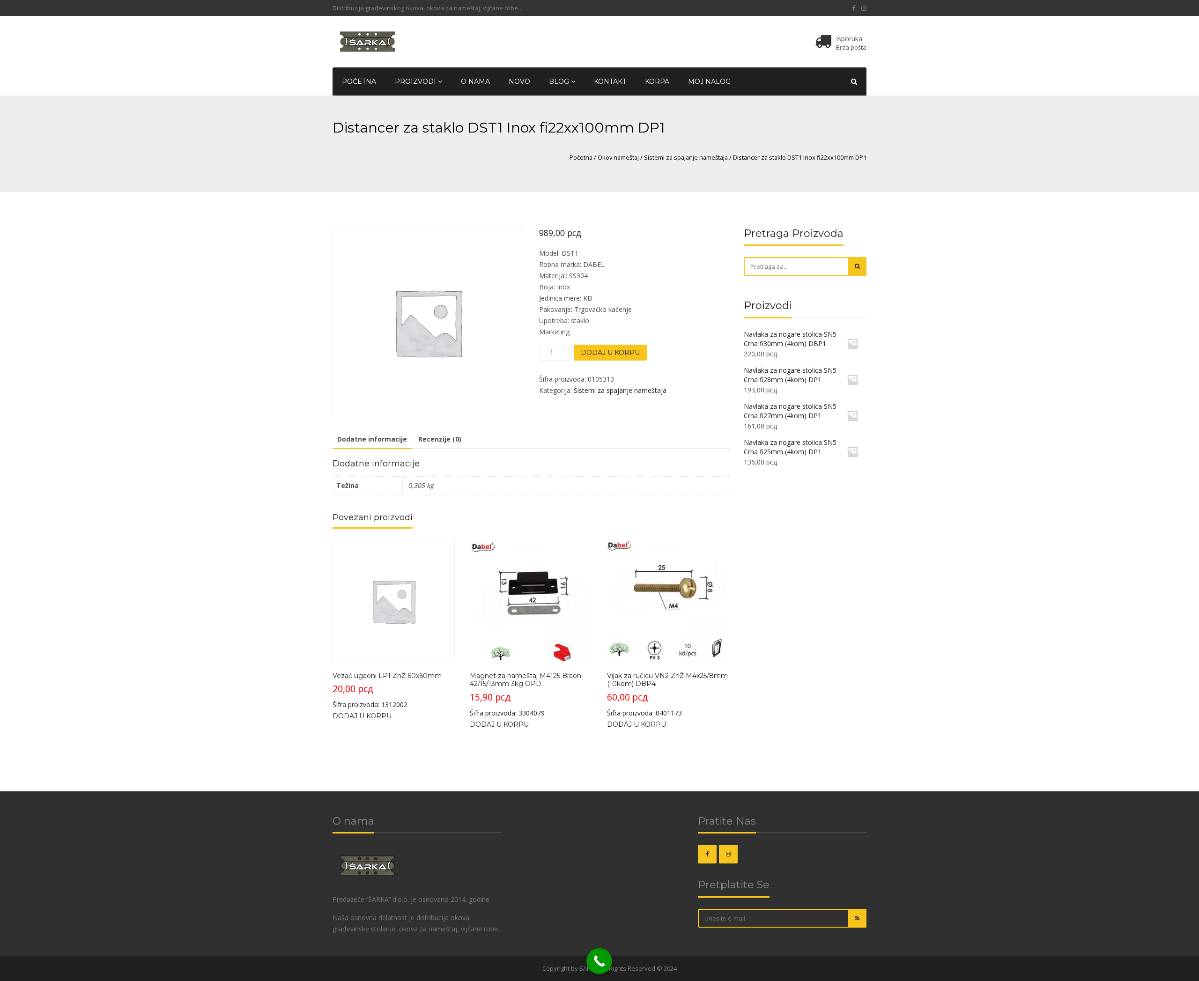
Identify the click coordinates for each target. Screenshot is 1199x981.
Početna (359, 81)
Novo (519, 81)
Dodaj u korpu (610, 352)
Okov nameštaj (618, 157)
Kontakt (610, 81)
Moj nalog (709, 81)
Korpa (657, 81)
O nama (475, 81)
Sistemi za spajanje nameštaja (686, 157)
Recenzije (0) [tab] (439, 439)
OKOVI (532, 968)
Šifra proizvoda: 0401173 (667, 694)
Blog (560, 81)
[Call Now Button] (599, 961)
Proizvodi (416, 81)
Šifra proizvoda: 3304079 (525, 694)
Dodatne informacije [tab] (372, 439)
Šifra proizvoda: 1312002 (387, 690)
